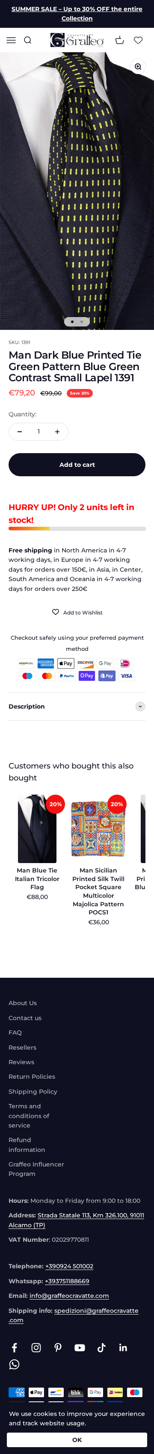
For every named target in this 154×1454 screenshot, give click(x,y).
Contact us (25, 1018)
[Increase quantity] (57, 431)
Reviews (21, 1062)
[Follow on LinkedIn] (123, 1347)
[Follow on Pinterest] (58, 1347)
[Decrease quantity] (19, 431)
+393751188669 (67, 1281)
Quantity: (22, 414)
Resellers (22, 1047)
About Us (23, 1003)
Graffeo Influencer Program (36, 1169)
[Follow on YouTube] (80, 1347)
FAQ (15, 1032)
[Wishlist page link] (138, 40)
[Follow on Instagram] (36, 1347)
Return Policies (32, 1076)
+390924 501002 (69, 1266)
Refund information (27, 1144)
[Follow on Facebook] (14, 1347)
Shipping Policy (33, 1091)
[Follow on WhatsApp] (14, 1364)
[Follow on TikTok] (101, 1347)
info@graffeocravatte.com (69, 1296)
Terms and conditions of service (29, 1115)
